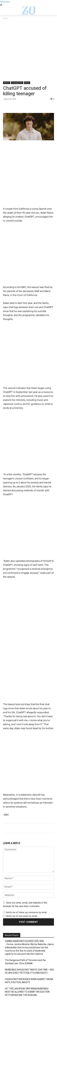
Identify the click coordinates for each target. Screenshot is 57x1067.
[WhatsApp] (27, 106)
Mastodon (5, 1)
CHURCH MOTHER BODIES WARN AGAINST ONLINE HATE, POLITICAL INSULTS (29, 981)
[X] (13, 106)
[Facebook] (6, 106)
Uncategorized (17, 83)
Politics (6, 83)
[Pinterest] (20, 106)
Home (5, 18)
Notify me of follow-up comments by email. (26, 912)
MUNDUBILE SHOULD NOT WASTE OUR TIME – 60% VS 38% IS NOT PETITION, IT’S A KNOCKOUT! (29, 971)
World (27, 83)
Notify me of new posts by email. (22, 916)
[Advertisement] (28, 51)
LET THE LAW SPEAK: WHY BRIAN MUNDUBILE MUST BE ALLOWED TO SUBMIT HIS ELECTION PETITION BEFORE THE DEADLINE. (27, 991)
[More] (34, 106)
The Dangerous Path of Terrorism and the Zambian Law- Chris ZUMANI (25, 962)
